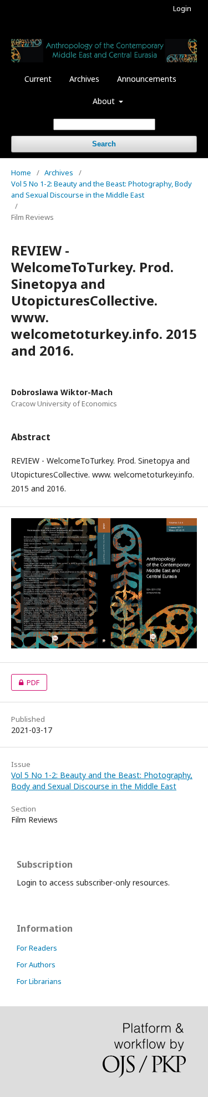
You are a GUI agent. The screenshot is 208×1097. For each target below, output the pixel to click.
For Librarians (39, 981)
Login (182, 8)
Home (21, 173)
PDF (25, 682)
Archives (84, 78)
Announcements (146, 78)
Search (104, 144)
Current (38, 78)
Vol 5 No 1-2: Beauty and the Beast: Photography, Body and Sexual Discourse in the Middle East (101, 189)
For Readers (37, 948)
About (105, 101)
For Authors (36, 965)
